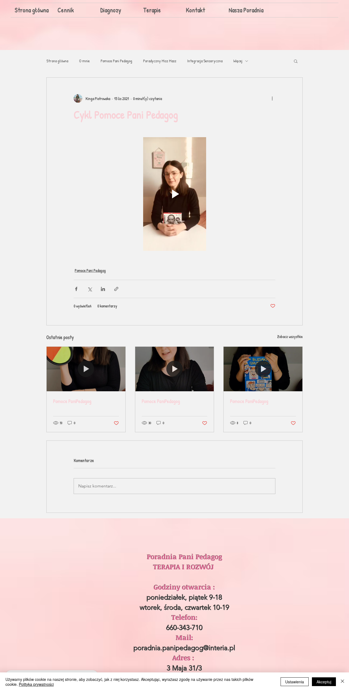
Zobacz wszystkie (290, 336)
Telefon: (185, 617)
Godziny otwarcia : (184, 587)
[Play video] (174, 194)
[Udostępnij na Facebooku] (76, 289)
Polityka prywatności (36, 684)
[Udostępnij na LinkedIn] (103, 289)
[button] (295, 61)
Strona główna (57, 60)
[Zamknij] (342, 682)
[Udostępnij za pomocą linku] (116, 289)
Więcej (237, 60)
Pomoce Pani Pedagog (116, 60)
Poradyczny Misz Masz (159, 60)
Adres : (184, 657)
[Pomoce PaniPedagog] (86, 369)
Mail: (184, 637)
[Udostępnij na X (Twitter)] (89, 289)
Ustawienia (294, 681)
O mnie (84, 60)
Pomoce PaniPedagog (72, 401)
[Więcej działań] (272, 98)
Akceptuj (324, 681)
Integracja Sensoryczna (204, 60)
